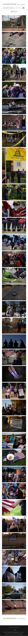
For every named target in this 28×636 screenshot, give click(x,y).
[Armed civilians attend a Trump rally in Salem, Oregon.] (14, 192)
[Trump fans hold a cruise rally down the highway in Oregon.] (14, 292)
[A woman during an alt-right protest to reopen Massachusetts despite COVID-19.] (14, 209)
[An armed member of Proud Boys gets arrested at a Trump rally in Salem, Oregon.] (14, 276)
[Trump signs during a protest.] (14, 226)
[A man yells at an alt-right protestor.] (14, 90)
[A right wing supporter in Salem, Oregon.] (14, 326)
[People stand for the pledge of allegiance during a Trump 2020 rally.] (14, 441)
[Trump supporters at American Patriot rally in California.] (14, 390)
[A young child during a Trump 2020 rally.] (14, 139)
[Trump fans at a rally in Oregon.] (14, 474)
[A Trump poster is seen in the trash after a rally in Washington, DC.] (14, 558)
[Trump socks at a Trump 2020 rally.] (14, 374)
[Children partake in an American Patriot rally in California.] (14, 23)
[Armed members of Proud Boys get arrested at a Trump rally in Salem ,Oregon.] (14, 72)
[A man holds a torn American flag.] (14, 508)
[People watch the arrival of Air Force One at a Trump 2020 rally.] (14, 341)
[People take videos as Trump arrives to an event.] (14, 407)
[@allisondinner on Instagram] (14, 630)
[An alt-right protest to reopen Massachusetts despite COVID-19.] (14, 166)
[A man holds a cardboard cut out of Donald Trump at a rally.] (14, 259)
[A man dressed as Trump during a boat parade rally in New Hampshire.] (14, 106)
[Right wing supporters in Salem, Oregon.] (14, 524)
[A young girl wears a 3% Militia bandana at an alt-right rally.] (14, 357)
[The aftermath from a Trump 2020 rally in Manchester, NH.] (14, 607)
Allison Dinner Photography (11, 632)
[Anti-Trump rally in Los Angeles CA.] (14, 39)
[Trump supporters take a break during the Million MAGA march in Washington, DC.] (14, 541)
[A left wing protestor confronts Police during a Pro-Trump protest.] (14, 574)
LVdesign (20, 634)
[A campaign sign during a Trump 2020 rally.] (14, 424)
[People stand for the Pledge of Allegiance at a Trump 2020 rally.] (14, 309)
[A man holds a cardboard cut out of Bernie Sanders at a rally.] (14, 242)
